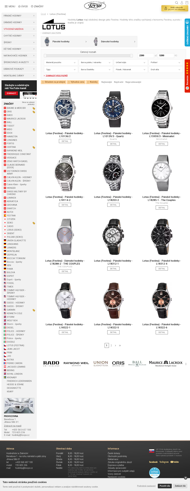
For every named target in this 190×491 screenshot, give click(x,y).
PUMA (10, 269)
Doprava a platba (116, 465)
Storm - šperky (14, 324)
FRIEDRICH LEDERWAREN (19, 381)
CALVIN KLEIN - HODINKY (19, 177)
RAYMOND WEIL (14, 150)
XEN (9, 265)
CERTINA (11, 147)
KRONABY (12, 377)
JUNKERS (11, 247)
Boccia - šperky (14, 262)
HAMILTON (12, 136)
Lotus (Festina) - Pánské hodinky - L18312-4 (161, 262)
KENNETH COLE (14, 313)
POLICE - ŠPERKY (15, 334)
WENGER (11, 188)
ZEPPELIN (12, 254)
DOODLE (11, 342)
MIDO (9, 129)
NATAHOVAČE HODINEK (15, 55)
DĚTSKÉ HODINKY (12, 49)
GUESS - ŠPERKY (15, 306)
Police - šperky (14, 338)
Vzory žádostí (114, 474)
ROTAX (10, 359)
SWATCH (11, 208)
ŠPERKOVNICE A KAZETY (16, 62)
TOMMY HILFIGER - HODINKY (16, 297)
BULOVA (11, 272)
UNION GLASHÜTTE (16, 240)
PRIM (9, 352)
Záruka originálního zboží (120, 462)
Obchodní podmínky (117, 456)
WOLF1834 (12, 320)
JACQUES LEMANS (16, 366)
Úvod (43, 14)
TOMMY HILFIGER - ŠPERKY (16, 291)
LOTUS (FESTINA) (15, 345)
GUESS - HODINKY (16, 302)
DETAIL (65, 141)
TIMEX (10, 286)
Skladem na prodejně (55, 82)
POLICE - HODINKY (16, 331)
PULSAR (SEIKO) (15, 237)
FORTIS (10, 143)
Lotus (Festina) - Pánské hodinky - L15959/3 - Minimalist (161, 135)
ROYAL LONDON (14, 374)
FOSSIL (10, 283)
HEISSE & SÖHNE (15, 384)
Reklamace (113, 459)
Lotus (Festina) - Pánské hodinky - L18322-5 (113, 326)
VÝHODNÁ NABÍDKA (13, 29)
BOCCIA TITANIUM (16, 258)
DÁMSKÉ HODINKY (13, 22)
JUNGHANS (12, 244)
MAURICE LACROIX (16, 118)
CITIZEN (11, 219)
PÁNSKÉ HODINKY (12, 15)
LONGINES (12, 140)
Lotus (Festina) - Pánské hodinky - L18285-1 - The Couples (161, 198)
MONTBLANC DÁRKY (14, 75)
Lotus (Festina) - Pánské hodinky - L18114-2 (65, 198)
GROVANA (12, 205)
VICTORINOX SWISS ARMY (17, 172)
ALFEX (10, 212)
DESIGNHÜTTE (14, 388)
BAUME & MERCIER (16, 108)
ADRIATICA (12, 201)
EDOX (9, 133)
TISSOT (10, 125)
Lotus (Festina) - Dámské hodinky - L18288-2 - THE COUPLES (65, 262)
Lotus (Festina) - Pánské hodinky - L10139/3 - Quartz (113, 135)
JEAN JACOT (13, 349)
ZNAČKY (38, 6)
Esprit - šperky (14, 279)
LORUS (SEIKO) (14, 230)
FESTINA (11, 215)
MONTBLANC (13, 251)
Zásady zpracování (117, 468)
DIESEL (10, 327)
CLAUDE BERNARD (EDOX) (16, 166)
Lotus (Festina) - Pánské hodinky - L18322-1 (65, 326)
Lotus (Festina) (58, 14)
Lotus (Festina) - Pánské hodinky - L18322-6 (161, 326)
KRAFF (10, 391)
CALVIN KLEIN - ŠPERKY (19, 181)
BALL (9, 122)
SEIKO (10, 222)
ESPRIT (10, 276)
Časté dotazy (114, 453)
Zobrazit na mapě (12, 426)
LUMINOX (11, 197)
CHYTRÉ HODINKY (13, 35)
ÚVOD (24, 6)
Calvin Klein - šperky (16, 184)
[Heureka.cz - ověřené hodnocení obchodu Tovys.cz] (154, 472)
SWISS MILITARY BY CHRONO (17, 193)
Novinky (94, 82)
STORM (10, 317)
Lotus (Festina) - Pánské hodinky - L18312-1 (113, 262)
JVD (9, 356)
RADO (10, 115)
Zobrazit (11, 93)
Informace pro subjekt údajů (121, 471)
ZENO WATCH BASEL (17, 161)
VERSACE (11, 157)
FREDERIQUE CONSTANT (19, 154)
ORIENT (10, 233)
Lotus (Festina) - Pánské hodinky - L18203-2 (113, 198)
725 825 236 (14, 432)
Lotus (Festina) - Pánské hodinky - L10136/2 (65, 135)
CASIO (10, 226)
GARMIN (11, 309)
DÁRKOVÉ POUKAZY (14, 69)
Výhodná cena (77, 82)
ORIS (9, 111)
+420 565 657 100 (17, 429)
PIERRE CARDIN (14, 363)
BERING (10, 370)
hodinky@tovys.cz (17, 435)
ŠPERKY (8, 42)
